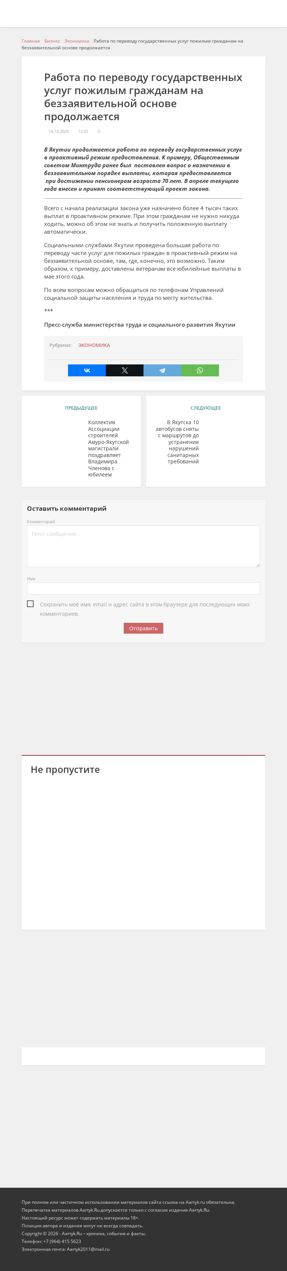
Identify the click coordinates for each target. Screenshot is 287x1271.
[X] (125, 370)
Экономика (94, 345)
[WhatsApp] (200, 370)
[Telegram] (162, 370)
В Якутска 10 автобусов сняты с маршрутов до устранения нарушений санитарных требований (177, 442)
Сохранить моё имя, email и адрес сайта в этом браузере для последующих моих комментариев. (145, 605)
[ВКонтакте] (87, 370)
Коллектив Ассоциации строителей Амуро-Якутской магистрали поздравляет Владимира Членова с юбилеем (108, 448)
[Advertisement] (144, 697)
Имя (31, 578)
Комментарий (41, 521)
